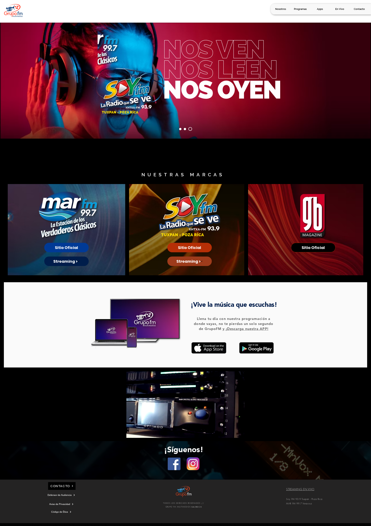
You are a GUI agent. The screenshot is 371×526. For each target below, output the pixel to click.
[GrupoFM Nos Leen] (186, 129)
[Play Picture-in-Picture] (232, 432)
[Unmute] (137, 432)
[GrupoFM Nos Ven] (181, 129)
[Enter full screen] (239, 432)
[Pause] (131, 432)
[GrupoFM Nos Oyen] (191, 129)
